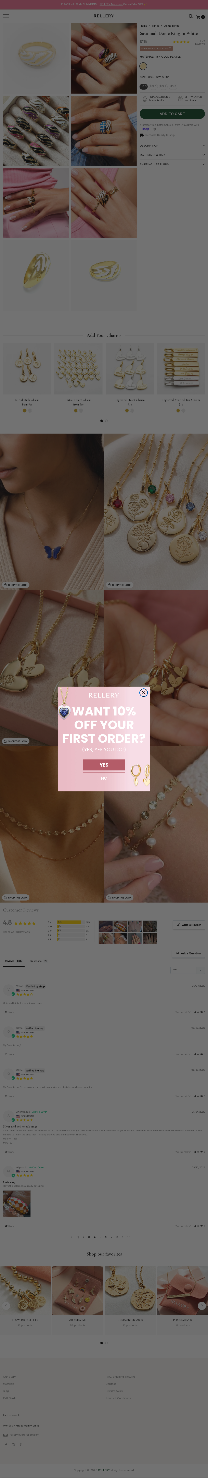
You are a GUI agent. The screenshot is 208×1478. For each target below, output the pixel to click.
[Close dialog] (144, 693)
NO (104, 778)
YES (104, 764)
